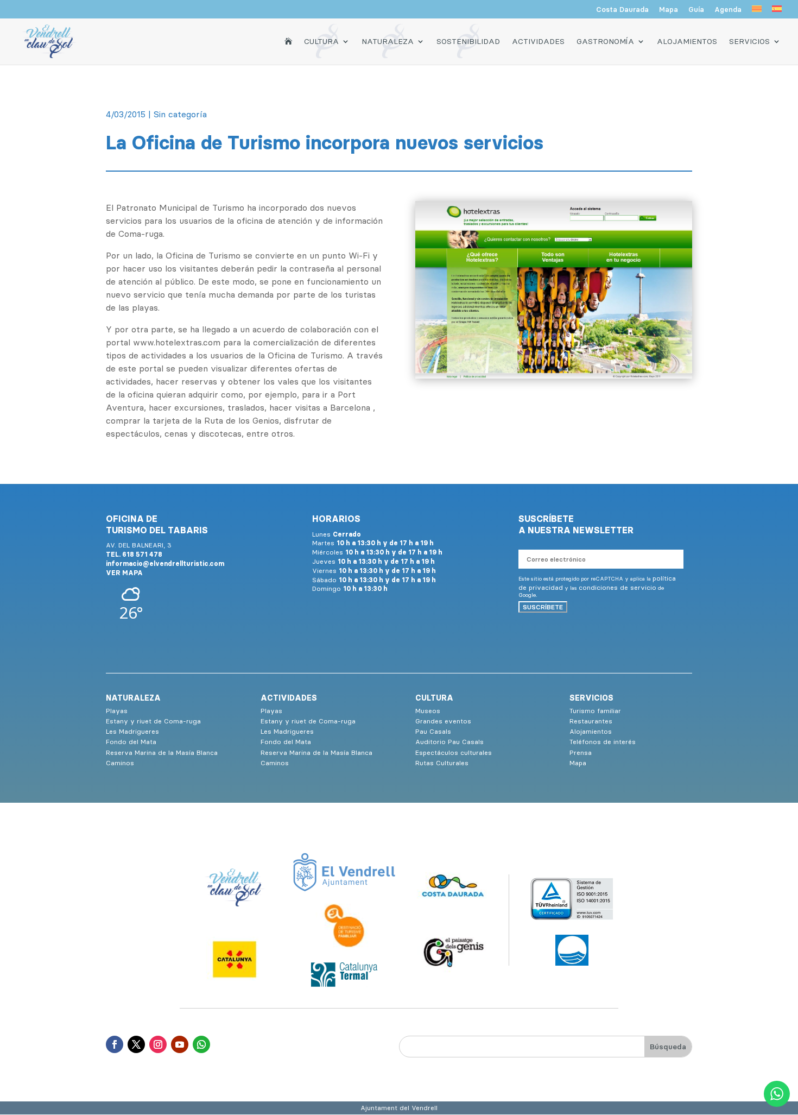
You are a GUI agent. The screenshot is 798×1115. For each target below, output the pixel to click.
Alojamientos (687, 41)
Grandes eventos (443, 721)
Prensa (580, 752)
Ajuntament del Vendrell (399, 1108)
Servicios (749, 41)
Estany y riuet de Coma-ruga (153, 721)
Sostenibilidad (468, 41)
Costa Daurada (622, 10)
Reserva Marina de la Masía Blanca (162, 752)
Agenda (728, 10)
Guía (696, 10)
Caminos (120, 763)
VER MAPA (124, 573)
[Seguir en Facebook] (114, 1044)
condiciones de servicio (617, 587)
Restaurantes (590, 721)
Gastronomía (605, 41)
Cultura (321, 41)
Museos (427, 711)
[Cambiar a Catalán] (757, 11)
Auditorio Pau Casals (449, 742)
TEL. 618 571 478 (134, 554)
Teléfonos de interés (602, 742)
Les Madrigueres (132, 731)
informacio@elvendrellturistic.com (165, 563)
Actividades (538, 41)
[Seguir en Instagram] (158, 1044)
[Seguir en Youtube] (179, 1044)
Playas (117, 711)
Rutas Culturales (441, 763)
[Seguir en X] (136, 1044)
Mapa (668, 10)
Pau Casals (433, 731)
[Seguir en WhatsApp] (201, 1044)
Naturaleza (388, 41)
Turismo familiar (595, 711)
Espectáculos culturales (453, 752)
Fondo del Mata (131, 742)
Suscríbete (543, 607)
